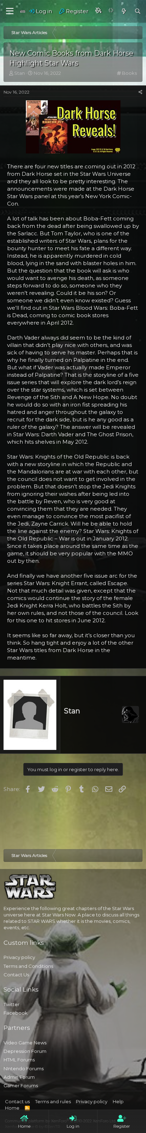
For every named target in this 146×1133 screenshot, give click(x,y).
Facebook (16, 1013)
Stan (72, 711)
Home (12, 1108)
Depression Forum (25, 1051)
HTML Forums (19, 1059)
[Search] (138, 11)
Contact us (17, 1101)
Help (118, 1101)
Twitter (11, 1004)
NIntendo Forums (24, 1068)
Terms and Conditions (28, 966)
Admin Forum (19, 1077)
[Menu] (9, 11)
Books (129, 73)
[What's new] (123, 11)
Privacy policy (19, 957)
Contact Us (16, 974)
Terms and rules (53, 1101)
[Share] (140, 92)
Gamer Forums (21, 1085)
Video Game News (25, 1042)
